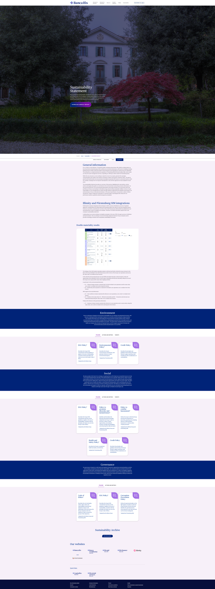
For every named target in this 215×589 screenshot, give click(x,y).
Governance (119, 159)
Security (71, 584)
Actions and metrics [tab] (107, 335)
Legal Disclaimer (92, 584)
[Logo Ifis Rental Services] (92, 574)
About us (108, 2)
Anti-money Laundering (113, 584)
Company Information (93, 583)
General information (97, 159)
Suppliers (129, 586)
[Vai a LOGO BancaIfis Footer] (77, 551)
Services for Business (95, 3)
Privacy (109, 583)
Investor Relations (114, 3)
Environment (106, 159)
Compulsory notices (74, 586)
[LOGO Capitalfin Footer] (77, 574)
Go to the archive (107, 536)
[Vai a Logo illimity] (137, 551)
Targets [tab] (117, 335)
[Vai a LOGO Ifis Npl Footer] (107, 551)
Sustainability (126, 2)
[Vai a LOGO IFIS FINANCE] (122, 551)
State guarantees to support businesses (135, 584)
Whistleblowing (92, 586)
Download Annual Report (81, 104)
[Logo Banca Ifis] (79, 2)
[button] (140, 2)
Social (113, 159)
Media (119, 2)
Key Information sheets (74, 583)
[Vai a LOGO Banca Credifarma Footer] (92, 551)
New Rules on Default (112, 586)
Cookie (128, 583)
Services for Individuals (102, 3)
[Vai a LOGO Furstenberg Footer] (77, 559)
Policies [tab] (98, 335)
